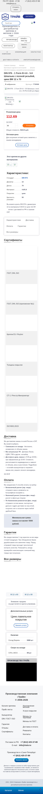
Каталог (21, 65)
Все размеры (12, 232)
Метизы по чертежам (27, 717)
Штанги (32, 68)
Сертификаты (7, 732)
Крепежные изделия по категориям (15, 68)
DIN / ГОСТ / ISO (8, 719)
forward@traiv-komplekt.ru (15, 493)
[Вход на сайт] (6, 10)
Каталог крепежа (9, 706)
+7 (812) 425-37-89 (29, 742)
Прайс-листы (7, 709)
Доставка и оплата (30, 727)
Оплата (10, 226)
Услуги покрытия (29, 711)
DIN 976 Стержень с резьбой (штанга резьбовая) (19, 70)
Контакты (26, 734)
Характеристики (14, 220)
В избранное (10, 84)
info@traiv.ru (25, 745)
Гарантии (22, 226)
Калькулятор (7, 715)
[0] (32, 22)
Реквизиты (27, 730)
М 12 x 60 (14, 594)
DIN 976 (25, 178)
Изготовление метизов (28, 706)
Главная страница (10, 65)
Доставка (30, 220)
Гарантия (5, 724)
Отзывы (5, 728)
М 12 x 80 (29, 594)
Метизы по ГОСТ (29, 721)
